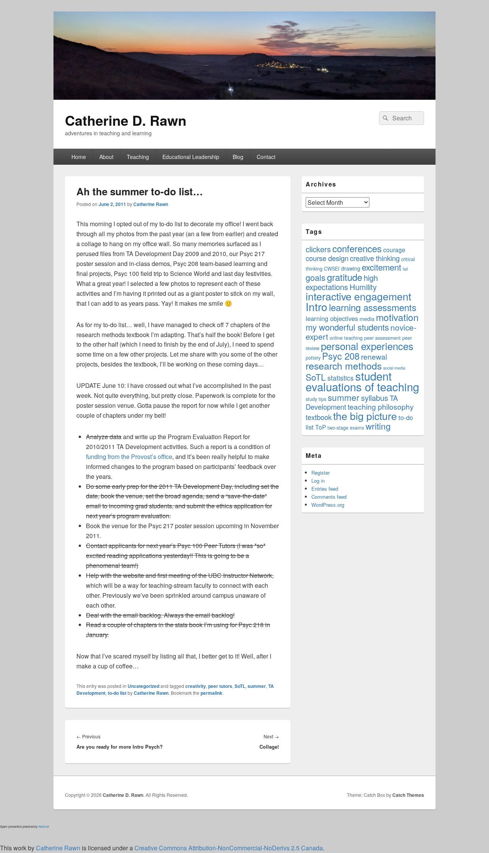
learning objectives (332, 318)
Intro (316, 306)
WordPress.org (327, 504)
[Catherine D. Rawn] (244, 97)
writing (378, 426)
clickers (318, 249)
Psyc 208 (340, 355)
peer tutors (220, 686)
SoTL (240, 686)
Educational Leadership (190, 157)
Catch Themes (408, 794)
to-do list (117, 692)
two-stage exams (345, 427)
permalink (211, 692)
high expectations (342, 282)
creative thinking (375, 258)
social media (394, 368)
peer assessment (382, 337)
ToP (320, 427)
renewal (374, 356)
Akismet (43, 826)
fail (405, 269)
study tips (316, 398)
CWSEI (332, 268)
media (366, 319)
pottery (313, 357)
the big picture (365, 415)
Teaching (138, 157)
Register (320, 472)
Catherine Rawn (150, 204)
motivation (397, 317)
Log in (318, 480)
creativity (195, 686)
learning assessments (372, 307)
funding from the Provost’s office (129, 456)
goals (315, 277)
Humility (363, 286)
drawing (350, 268)
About (106, 157)
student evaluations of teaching (362, 381)
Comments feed (329, 496)
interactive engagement (358, 296)
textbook (319, 417)
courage (394, 249)
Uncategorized (143, 686)
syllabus (374, 397)
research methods (344, 365)
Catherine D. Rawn (125, 120)
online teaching (346, 337)
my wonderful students (347, 327)
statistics (340, 378)
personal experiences (367, 346)
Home (78, 157)
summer (257, 686)
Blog (238, 157)
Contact (266, 157)
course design (327, 258)
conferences (357, 248)
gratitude (344, 277)
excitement (381, 267)
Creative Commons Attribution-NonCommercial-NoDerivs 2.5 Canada (228, 847)
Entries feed (324, 488)
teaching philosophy (381, 406)
